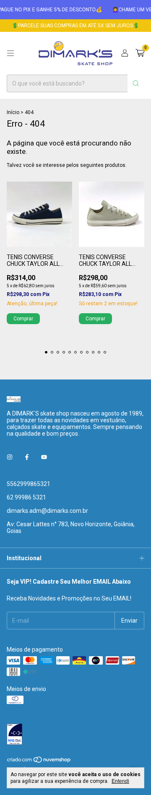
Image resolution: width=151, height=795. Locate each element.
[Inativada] (75, 735)
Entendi (120, 781)
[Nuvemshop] (39, 761)
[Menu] (10, 53)
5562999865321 (28, 484)
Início (13, 112)
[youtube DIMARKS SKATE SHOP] (44, 457)
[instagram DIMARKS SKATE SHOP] (10, 457)
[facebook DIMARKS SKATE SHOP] (27, 457)
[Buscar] (136, 83)
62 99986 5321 (26, 497)
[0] (139, 53)
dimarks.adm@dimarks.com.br (47, 510)
